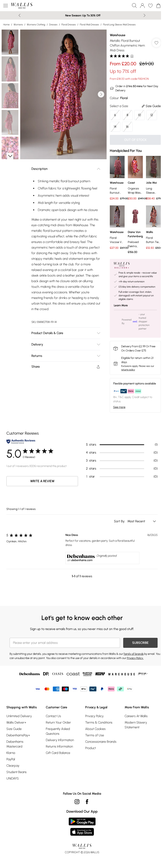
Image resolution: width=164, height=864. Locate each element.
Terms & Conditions (98, 722)
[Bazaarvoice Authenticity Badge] (20, 441)
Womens (18, 24)
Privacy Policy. (135, 658)
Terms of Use (94, 735)
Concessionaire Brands (100, 742)
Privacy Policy (94, 716)
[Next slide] (144, 15)
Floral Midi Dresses (89, 24)
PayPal (10, 759)
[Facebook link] (87, 801)
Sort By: (120, 521)
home (6, 24)
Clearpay (12, 765)
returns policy (128, 369)
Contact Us (53, 716)
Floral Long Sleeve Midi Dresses (119, 24)
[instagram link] (77, 801)
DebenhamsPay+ (18, 735)
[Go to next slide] (101, 94)
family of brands (134, 654)
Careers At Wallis (136, 716)
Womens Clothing (36, 24)
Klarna (10, 753)
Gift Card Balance (58, 753)
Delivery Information (60, 740)
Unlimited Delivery (19, 716)
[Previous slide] (19, 15)
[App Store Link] (82, 826)
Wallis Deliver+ (16, 722)
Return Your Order (58, 722)
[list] (63, 94)
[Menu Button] (5, 5)
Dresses (53, 24)
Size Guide (14, 729)
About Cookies (95, 729)
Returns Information (59, 746)
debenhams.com (81, 560)
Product (90, 748)
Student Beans (16, 772)
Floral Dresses (68, 24)
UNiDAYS (12, 778)
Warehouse (117, 35)
